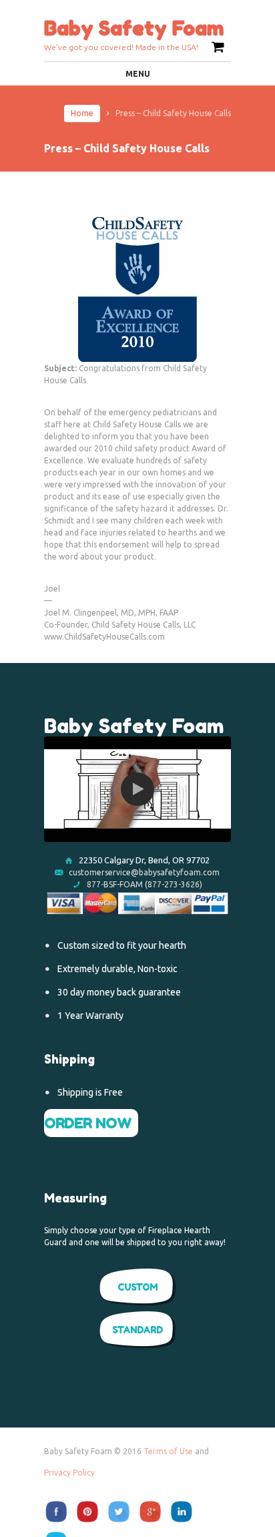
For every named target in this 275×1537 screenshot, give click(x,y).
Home (82, 113)
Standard (138, 1329)
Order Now (87, 1123)
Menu (137, 73)
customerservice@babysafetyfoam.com (144, 872)
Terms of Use (168, 1451)
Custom (137, 1287)
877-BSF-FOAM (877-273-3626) (143, 884)
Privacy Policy (69, 1472)
